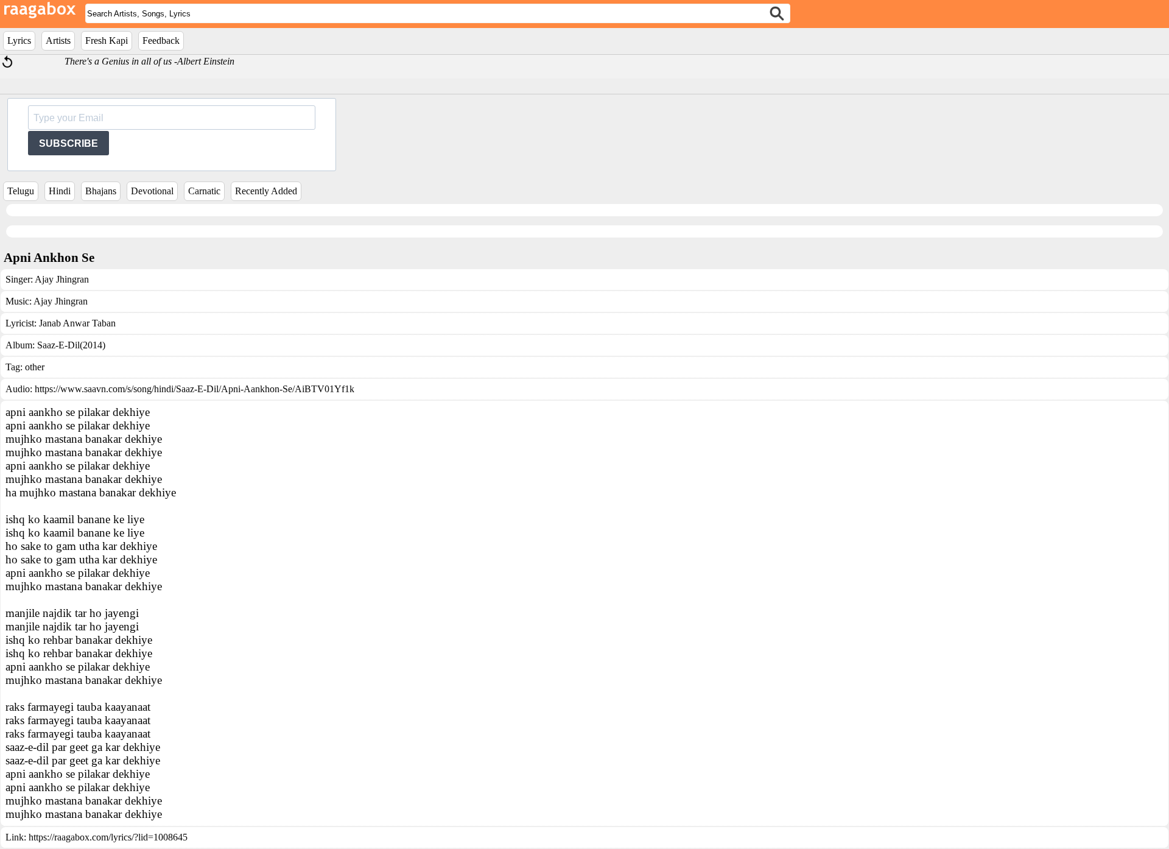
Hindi (60, 191)
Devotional (152, 191)
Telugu (20, 191)
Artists (58, 40)
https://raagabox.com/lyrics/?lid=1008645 (108, 837)
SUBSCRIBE (68, 143)
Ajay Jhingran (62, 279)
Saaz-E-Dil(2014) (71, 345)
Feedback (161, 40)
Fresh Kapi (106, 40)
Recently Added (266, 191)
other (34, 367)
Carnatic (204, 191)
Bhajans (100, 191)
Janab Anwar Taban (77, 323)
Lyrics (19, 40)
